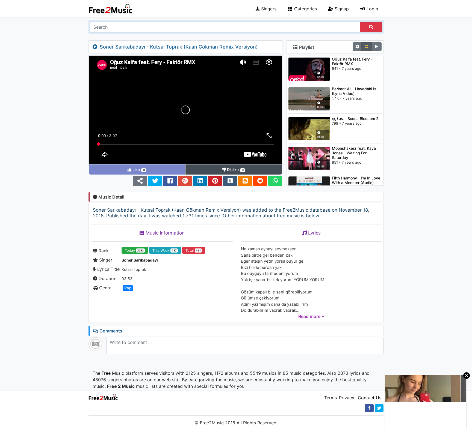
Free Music (113, 373)
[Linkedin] (200, 181)
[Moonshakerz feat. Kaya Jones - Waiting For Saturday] (309, 158)
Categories (305, 8)
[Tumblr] (230, 181)
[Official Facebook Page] (369, 408)
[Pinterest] (215, 181)
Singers (268, 8)
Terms (330, 397)
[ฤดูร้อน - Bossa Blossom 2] (309, 128)
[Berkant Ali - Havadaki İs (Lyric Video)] (309, 98)
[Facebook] (170, 181)
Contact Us (369, 397)
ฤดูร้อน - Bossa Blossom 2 (355, 118)
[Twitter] (155, 181)
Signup (341, 8)
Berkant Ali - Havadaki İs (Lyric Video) (354, 91)
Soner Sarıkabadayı (140, 260)
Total (193, 250)
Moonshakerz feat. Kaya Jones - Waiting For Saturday (354, 153)
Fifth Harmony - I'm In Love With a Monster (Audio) (356, 180)
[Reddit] (260, 181)
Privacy (346, 397)
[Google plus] (185, 181)
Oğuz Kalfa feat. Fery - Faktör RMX (352, 61)
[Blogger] (245, 181)
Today (134, 250)
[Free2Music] (110, 8)
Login (371, 8)
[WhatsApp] (275, 181)
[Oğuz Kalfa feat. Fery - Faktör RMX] (309, 68)
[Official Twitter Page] (379, 408)
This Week (164, 250)
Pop (128, 288)
